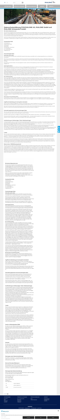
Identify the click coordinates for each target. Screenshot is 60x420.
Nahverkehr (19, 399)
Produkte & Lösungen (19, 6)
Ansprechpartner (46, 398)
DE (4, 2)
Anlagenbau (19, 401)
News (31, 398)
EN (7, 2)
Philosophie (6, 400)
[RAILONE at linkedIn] (59, 127)
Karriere (42, 6)
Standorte (5, 401)
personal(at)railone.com (35, 104)
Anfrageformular (46, 399)
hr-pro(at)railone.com (50, 103)
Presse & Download (31, 6)
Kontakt (51, 6)
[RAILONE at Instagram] (59, 129)
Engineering (19, 400)
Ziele (5, 399)
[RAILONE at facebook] (59, 132)
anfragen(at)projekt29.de (17, 387)
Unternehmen (7, 6)
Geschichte (6, 398)
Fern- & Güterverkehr (20, 398)
